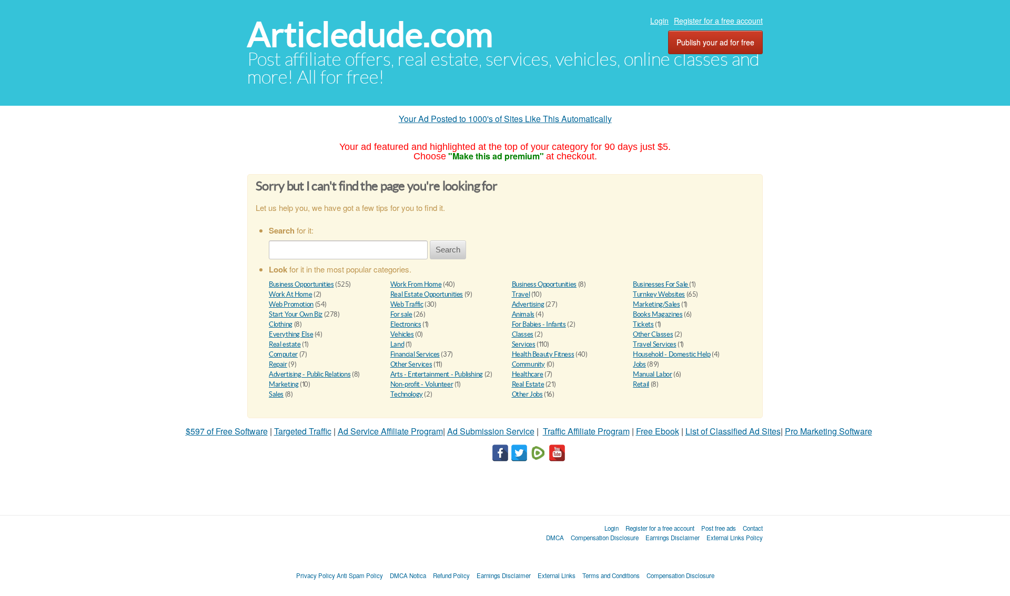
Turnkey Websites (659, 294)
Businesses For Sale (661, 284)
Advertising (528, 304)
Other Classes (653, 334)
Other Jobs (527, 394)
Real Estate (528, 384)
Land (397, 344)
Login (659, 20)
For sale (401, 314)
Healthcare (527, 374)
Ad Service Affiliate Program (390, 431)
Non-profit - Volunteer (421, 384)
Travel (521, 294)
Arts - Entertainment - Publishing (436, 374)
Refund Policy (451, 575)
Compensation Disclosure (605, 537)
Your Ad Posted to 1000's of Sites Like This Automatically (505, 119)
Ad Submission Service (490, 431)
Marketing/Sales (656, 304)
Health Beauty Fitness (543, 354)
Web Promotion (291, 304)
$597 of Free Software (227, 431)
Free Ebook (657, 431)
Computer (283, 354)
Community (529, 364)
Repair (278, 364)
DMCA (555, 537)
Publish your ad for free (715, 42)
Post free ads (718, 528)
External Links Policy (734, 537)
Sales (276, 394)
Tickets (643, 324)
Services (524, 344)
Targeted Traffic (302, 431)
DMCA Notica (408, 575)
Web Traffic (406, 304)
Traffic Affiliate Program (586, 431)
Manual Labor (652, 374)
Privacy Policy (315, 575)
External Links (556, 575)
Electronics (405, 324)
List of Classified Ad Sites (733, 431)
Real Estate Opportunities (426, 294)
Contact (753, 528)
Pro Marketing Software (828, 431)
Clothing (280, 324)
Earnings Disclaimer (672, 537)
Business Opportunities (301, 284)
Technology (406, 394)
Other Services (411, 364)
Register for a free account (718, 20)
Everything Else (291, 334)
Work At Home (290, 294)
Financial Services (415, 354)
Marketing (284, 384)
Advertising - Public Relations (309, 374)
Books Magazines (657, 314)
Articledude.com (370, 34)
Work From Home (416, 284)
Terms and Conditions (611, 575)
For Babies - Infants (539, 324)
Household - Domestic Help (671, 354)
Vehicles (402, 334)
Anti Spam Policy (360, 575)
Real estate (285, 344)
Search (448, 249)
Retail (641, 384)
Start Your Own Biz (295, 314)
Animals (523, 314)
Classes (522, 334)
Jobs (639, 364)
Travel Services (654, 344)
